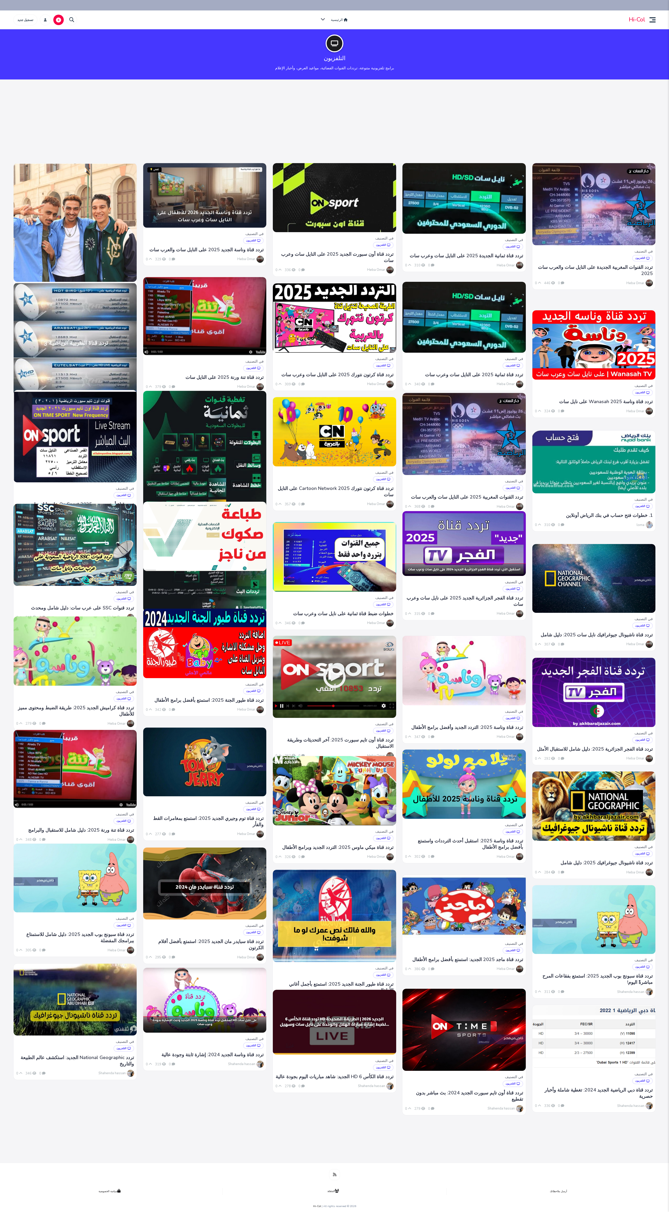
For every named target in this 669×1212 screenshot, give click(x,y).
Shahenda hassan (630, 992)
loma (640, 525)
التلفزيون (251, 240)
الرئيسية (337, 20)
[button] (650, 20)
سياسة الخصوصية (108, 1191)
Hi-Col (637, 20)
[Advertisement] (334, 124)
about (331, 1191)
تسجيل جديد (25, 20)
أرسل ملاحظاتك (558, 1191)
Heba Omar (246, 259)
